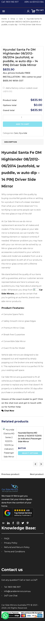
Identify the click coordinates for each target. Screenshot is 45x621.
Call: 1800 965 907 (12, 2)
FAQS (6, 538)
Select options (30, 453)
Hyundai (23, 133)
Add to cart (22, 124)
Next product (37, 474)
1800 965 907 (14, 587)
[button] (5, 615)
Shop (13, 19)
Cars (21, 19)
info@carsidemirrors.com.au (17, 591)
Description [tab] (10, 142)
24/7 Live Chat (11, 596)
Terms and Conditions (14, 551)
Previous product (10, 474)
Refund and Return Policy (17, 547)
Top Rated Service (23, 513)
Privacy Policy (10, 543)
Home (4, 19)
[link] (3, 523)
